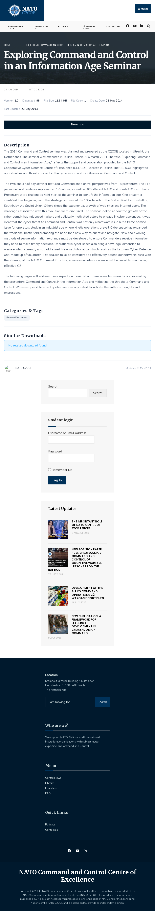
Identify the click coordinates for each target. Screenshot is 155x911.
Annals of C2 (41, 27)
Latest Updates (62, 508)
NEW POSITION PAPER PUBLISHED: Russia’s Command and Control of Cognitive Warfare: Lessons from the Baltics (75, 559)
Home (7, 45)
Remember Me (61, 470)
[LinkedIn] (141, 25)
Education (51, 788)
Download (77, 124)
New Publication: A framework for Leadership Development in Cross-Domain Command (86, 624)
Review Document (16, 317)
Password (55, 451)
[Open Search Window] (148, 25)
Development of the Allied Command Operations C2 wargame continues (88, 593)
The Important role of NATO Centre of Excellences (87, 524)
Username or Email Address (67, 433)
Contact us (112, 26)
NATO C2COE (36, 89)
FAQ (48, 793)
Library (49, 783)
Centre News (53, 778)
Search (53, 387)
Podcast (64, 26)
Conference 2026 (15, 27)
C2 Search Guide (88, 27)
